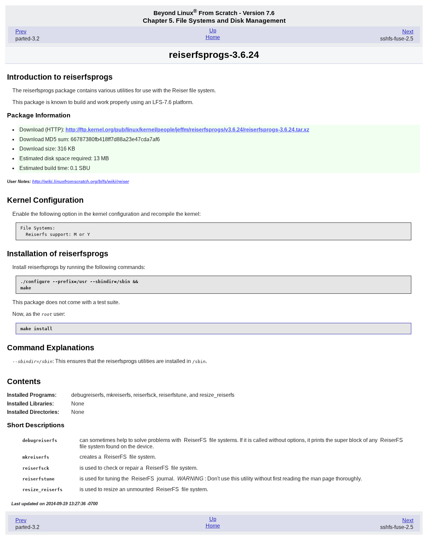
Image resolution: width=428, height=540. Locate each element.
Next (407, 31)
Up (212, 30)
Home (213, 37)
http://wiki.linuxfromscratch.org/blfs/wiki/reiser (80, 181)
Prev (20, 31)
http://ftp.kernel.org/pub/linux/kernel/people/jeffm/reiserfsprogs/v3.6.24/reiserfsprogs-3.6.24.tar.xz (187, 129)
